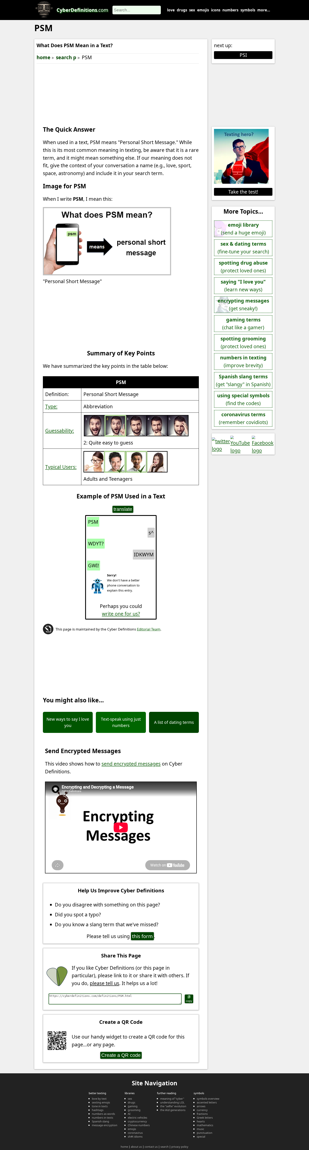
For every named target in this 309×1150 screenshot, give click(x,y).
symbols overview (208, 1098)
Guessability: (59, 430)
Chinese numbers (139, 1125)
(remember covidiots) (243, 418)
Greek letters (205, 1117)
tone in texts (100, 1106)
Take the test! (243, 191)
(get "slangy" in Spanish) (243, 380)
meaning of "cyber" (172, 1098)
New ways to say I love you (67, 722)
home (43, 57)
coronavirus (135, 1133)
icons (215, 10)
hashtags (97, 1110)
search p (66, 57)
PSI (243, 55)
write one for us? (121, 613)
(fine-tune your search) (243, 247)
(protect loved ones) (243, 266)
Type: (51, 406)
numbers (230, 10)
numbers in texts (102, 1117)
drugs (182, 10)
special (201, 1136)
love (171, 10)
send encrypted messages (131, 763)
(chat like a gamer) (243, 323)
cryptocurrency (137, 1121)
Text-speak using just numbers (121, 722)
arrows (201, 1106)
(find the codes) (243, 399)
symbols (247, 10)
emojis (203, 10)
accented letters (207, 1102)
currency (202, 1110)
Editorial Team (148, 629)
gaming (132, 1106)
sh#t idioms (135, 1136)
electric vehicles (137, 1117)
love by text (99, 1098)
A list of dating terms (174, 722)
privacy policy (179, 1147)
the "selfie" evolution (173, 1106)
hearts (201, 1121)
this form (142, 936)
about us (136, 1147)
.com (82, 10)
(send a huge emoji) (243, 228)
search (164, 1147)
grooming (134, 1110)
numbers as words (103, 1114)
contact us (151, 1147)
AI (129, 1114)
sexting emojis (101, 1102)
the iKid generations (172, 1110)
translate (123, 509)
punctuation (204, 1133)
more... (263, 10)
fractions (202, 1114)
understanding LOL (172, 1102)
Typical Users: (61, 466)
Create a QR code (121, 1055)
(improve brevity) (243, 361)
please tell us (104, 983)
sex (192, 10)
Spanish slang (100, 1121)
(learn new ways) (243, 285)
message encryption (104, 1125)
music (200, 1129)
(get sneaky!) (243, 304)
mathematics (205, 1125)
